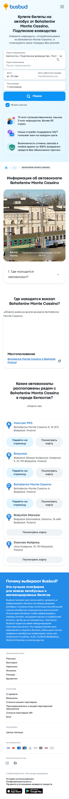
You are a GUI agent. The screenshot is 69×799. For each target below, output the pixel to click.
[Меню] (62, 6)
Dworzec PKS (23, 423)
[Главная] (6, 167)
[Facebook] (16, 763)
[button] (58, 59)
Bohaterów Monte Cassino (32, 484)
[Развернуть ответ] (58, 274)
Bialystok (20, 454)
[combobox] (34, 54)
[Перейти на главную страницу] (15, 6)
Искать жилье (19, 105)
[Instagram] (8, 763)
